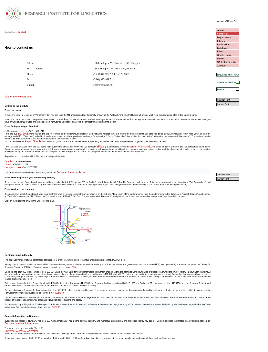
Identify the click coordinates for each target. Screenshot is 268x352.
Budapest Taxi (13, 167)
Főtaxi (101, 146)
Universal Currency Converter (21, 330)
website (56, 307)
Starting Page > (11, 32)
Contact (22, 32)
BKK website (56, 292)
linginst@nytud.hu (103, 85)
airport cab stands (140, 146)
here (74, 267)
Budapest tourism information (21, 323)
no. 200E (23, 133)
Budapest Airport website (71, 172)
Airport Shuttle (33, 141)
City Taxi (10, 161)
